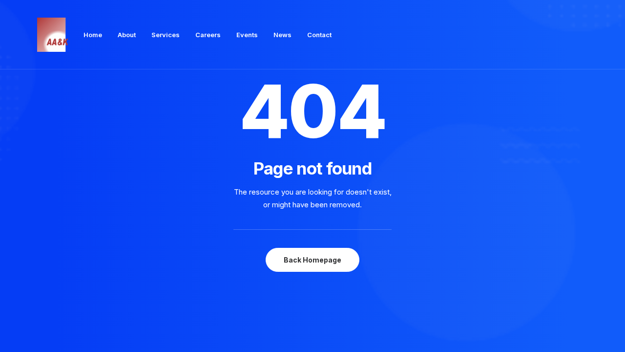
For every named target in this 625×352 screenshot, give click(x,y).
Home (92, 35)
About (127, 35)
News (282, 35)
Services (165, 35)
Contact (319, 35)
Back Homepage (312, 260)
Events (247, 35)
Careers (208, 35)
